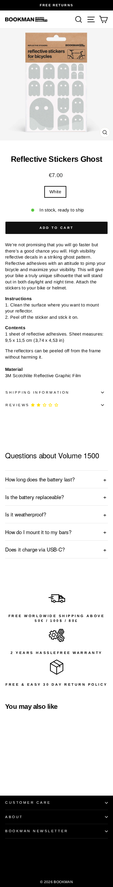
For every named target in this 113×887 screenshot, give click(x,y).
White (55, 191)
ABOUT (14, 817)
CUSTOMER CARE (28, 802)
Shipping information (37, 392)
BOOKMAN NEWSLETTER (36, 831)
